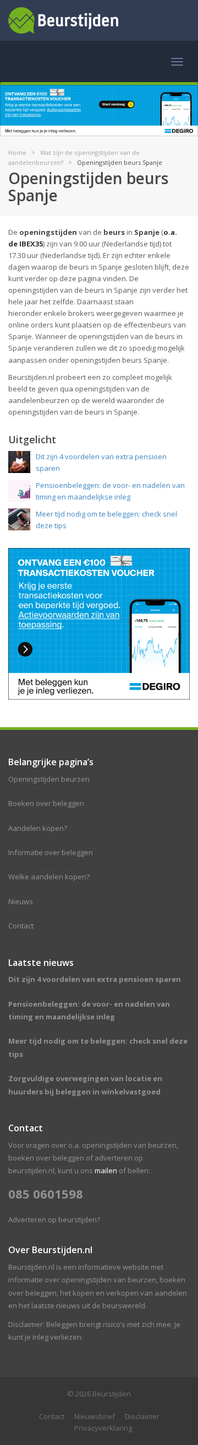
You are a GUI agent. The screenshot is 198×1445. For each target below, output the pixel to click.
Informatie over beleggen (50, 852)
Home (17, 152)
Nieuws (20, 901)
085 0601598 (45, 1193)
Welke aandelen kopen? (49, 877)
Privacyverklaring (103, 1428)
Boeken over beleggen (46, 803)
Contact (21, 926)
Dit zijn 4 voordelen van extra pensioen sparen (94, 979)
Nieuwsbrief (94, 1416)
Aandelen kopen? (37, 828)
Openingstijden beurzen (49, 779)
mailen (106, 1170)
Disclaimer (142, 1416)
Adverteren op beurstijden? (54, 1219)
